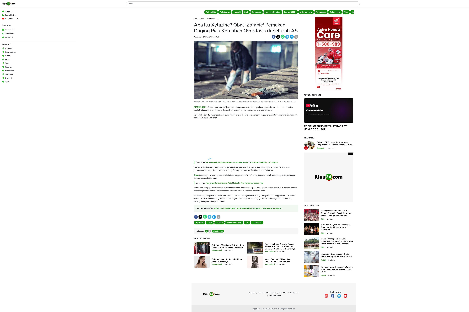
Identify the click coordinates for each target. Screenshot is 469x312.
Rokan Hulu (335, 12)
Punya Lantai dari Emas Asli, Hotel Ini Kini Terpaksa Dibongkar (234, 183)
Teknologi (9, 74)
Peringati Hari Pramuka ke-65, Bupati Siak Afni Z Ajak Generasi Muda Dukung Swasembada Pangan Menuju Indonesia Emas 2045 (336, 213)
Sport (7, 63)
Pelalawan (225, 12)
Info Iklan (283, 293)
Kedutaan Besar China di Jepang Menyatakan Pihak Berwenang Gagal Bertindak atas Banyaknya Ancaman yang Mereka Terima (280, 246)
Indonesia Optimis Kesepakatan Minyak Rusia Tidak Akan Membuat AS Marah (242, 162)
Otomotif (8, 78)
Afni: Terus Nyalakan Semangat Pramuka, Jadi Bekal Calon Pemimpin (335, 227)
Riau (346, 12)
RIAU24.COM (200, 107)
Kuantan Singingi (273, 12)
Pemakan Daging (234, 222)
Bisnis (7, 59)
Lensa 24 (9, 37)
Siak (246, 12)
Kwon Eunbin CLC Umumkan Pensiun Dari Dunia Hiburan (277, 260)
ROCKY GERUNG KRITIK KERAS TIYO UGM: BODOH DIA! (326, 128)
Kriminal (8, 67)
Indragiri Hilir (290, 12)
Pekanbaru (321, 12)
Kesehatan (9, 70)
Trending (8, 11)
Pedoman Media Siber (267, 293)
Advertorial (9, 30)
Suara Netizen (10, 15)
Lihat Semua (218, 231)
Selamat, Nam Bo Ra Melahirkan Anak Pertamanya (227, 260)
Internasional (10, 52)
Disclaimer (294, 293)
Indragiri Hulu (306, 12)
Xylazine (199, 222)
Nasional (8, 48)
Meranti (237, 12)
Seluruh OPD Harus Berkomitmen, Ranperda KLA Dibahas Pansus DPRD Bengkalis (334, 143)
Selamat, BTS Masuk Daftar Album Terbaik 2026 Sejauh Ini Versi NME (228, 246)
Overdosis (257, 222)
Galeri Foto (9, 33)
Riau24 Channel (11, 19)
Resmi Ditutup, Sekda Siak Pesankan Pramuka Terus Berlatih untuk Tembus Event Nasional (337, 241)
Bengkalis (256, 12)
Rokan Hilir (211, 12)
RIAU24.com (199, 18)
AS (247, 222)
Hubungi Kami (275, 295)
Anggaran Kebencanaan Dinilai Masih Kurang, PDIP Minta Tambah (336, 255)
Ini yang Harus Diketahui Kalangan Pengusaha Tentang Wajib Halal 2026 (337, 269)
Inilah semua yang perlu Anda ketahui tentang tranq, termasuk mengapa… (248, 208)
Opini (7, 81)
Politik (7, 56)
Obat (196, 175)
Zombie (219, 222)
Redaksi (252, 293)
